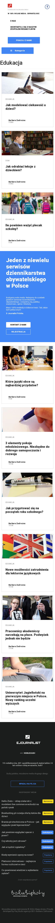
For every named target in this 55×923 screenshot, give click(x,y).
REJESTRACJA (18, 332)
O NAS (13, 21)
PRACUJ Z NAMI (24, 40)
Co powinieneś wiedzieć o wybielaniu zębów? (20, 872)
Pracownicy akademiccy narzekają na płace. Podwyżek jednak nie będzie (27, 634)
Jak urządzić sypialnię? (13, 847)
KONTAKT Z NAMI (18, 325)
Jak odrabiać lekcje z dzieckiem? (21, 168)
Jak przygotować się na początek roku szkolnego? (24, 510)
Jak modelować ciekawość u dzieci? (26, 106)
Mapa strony (40, 909)
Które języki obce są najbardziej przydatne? (22, 383)
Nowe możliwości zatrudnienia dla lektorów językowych (27, 571)
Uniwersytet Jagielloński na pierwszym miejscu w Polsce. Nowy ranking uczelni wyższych (26, 698)
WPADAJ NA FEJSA (27, 784)
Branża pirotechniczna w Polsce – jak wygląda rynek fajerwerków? (20, 823)
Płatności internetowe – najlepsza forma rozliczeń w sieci (19, 863)
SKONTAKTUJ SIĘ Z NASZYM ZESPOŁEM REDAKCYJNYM (23, 28)
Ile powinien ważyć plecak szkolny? (24, 227)
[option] (27, 895)
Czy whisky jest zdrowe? (14, 841)
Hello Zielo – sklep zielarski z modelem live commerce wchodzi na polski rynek (20, 804)
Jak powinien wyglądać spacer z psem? (18, 834)
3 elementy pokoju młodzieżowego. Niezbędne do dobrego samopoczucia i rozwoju (28, 448)
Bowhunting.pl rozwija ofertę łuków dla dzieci (21, 815)
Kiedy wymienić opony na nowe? (18, 855)
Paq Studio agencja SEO (24, 911)
